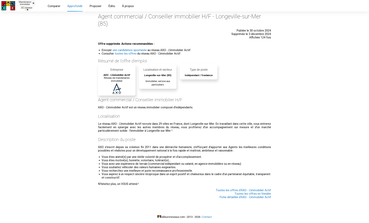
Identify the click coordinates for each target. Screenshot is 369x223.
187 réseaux (26, 7)
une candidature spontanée (130, 50)
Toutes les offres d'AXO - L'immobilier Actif (243, 190)
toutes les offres (126, 53)
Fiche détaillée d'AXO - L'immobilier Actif (245, 197)
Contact (207, 216)
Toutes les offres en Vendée (253, 193)
